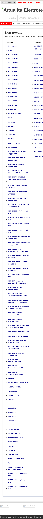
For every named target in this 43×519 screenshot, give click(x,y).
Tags (9, 463)
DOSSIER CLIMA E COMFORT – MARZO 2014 (18, 187)
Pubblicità (11, 450)
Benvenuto (12, 122)
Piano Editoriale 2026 (15, 437)
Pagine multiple (13, 429)
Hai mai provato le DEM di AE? (18, 383)
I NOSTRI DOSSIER (14, 387)
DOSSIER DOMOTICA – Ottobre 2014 (19, 218)
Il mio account (13, 391)
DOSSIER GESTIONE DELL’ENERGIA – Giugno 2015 (18, 250)
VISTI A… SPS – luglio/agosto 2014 (18, 475)
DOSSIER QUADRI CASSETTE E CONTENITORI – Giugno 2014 (18, 301)
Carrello (11, 130)
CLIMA (36, 63)
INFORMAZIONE (33, 18)
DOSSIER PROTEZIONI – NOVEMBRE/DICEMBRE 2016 (17, 295)
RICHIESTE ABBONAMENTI (17, 459)
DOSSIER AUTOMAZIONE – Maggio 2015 (17, 159)
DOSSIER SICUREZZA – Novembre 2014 (15, 314)
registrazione (13, 454)
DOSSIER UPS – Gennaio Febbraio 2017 (16, 354)
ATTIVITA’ (22, 18)
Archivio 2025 (12, 97)
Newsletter (12, 412)
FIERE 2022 (11, 378)
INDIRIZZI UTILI (14, 395)
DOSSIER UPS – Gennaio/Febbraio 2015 (16, 367)
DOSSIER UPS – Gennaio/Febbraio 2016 (16, 373)
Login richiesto (13, 404)
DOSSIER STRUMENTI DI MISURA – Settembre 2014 (19, 348)
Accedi (10, 50)
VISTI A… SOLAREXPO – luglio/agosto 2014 (16, 468)
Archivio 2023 (12, 88)
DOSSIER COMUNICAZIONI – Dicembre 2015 (17, 199)
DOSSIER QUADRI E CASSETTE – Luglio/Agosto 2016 (18, 307)
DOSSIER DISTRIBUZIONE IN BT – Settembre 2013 (19, 206)
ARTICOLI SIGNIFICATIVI (17, 113)
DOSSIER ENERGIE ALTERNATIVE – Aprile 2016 (19, 237)
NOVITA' (36, 126)
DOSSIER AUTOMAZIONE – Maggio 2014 (17, 153)
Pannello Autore (14, 433)
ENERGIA (37, 72)
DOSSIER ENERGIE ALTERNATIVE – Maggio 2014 (19, 244)
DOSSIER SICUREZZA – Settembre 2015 (15, 320)
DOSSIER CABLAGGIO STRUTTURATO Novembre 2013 (18, 172)
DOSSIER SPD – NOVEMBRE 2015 (18, 336)
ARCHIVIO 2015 (13, 54)
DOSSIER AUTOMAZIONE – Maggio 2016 (17, 165)
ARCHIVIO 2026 (13, 101)
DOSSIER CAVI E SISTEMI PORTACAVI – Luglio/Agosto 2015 (17, 179)
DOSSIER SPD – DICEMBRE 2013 (18, 332)
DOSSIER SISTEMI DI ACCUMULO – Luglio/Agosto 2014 (19, 327)
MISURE (36, 101)
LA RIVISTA (12, 18)
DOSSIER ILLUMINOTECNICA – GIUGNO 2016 (18, 269)
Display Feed (12, 147)
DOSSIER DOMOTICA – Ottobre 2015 (19, 225)
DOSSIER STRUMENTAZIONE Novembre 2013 (17, 341)
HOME (4, 18)
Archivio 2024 (12, 92)
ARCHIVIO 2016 (13, 58)
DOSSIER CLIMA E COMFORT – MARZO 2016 (18, 193)
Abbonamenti (13, 46)
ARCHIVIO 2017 (13, 63)
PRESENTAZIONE (13, 442)
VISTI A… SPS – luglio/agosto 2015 (18, 487)
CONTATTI (11, 139)
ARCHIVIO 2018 (13, 67)
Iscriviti (11, 399)
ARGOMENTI (12, 109)
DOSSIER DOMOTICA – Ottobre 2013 (19, 212)
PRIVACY (11, 446)
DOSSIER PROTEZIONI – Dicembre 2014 (16, 288)
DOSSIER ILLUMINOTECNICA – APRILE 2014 (18, 257)
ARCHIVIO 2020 (13, 75)
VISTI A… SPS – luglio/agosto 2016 (18, 481)
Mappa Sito (12, 408)
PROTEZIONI (38, 131)
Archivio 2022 (12, 84)
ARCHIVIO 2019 (13, 71)
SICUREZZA (37, 148)
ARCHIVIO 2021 (13, 80)
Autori (10, 118)
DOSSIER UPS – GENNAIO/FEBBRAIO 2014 (16, 360)
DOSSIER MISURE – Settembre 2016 (18, 276)
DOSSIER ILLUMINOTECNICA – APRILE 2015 (18, 263)
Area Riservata (13, 105)
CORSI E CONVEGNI (14, 143)
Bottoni (11, 126)
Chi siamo (22, 2)
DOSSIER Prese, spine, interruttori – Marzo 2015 (17, 282)
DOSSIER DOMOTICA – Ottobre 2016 (19, 231)
